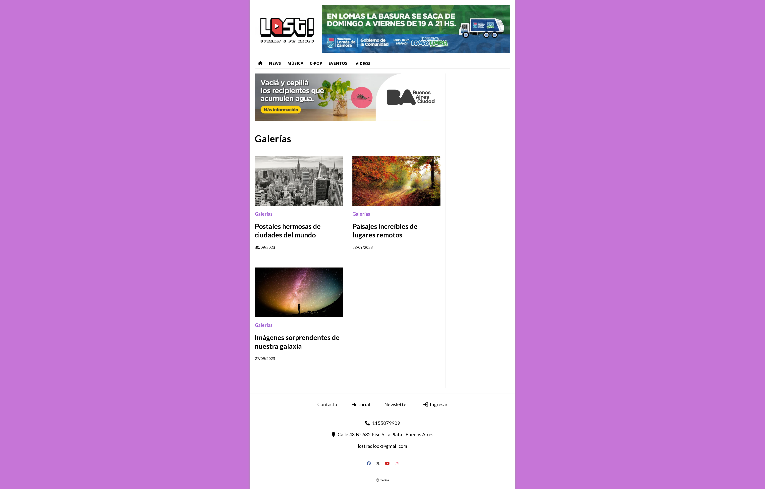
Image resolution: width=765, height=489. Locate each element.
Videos (363, 63)
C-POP (316, 63)
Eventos (338, 63)
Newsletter (396, 404)
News (275, 63)
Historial (360, 404)
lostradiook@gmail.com (382, 446)
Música (295, 63)
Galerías (264, 214)
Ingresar (438, 404)
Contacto (327, 404)
